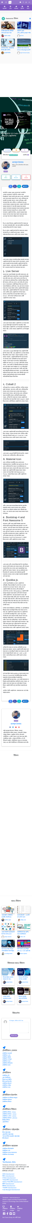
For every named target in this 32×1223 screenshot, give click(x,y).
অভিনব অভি (22, 936)
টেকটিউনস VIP (6, 1150)
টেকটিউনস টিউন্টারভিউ (8, 1148)
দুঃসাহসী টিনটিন (7, 52)
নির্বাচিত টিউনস (6, 1120)
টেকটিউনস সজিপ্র (6, 1085)
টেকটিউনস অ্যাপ (19, 1209)
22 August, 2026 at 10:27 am (16, 1020)
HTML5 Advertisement (9, 1178)
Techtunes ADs (9, 1162)
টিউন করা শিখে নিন (7, 1081)
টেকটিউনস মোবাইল (12, 1209)
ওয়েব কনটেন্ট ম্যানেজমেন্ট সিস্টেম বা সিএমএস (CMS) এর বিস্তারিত (8, 934)
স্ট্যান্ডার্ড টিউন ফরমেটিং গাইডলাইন (11, 1136)
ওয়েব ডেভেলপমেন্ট (13, 155)
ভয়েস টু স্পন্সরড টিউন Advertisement (12, 1182)
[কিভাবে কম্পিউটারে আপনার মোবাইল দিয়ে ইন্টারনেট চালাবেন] (23, 971)
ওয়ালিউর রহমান (8, 920)
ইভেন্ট (22, 8)
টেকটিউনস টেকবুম (7, 1059)
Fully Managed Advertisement (11, 1190)
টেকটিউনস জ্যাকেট (7, 1053)
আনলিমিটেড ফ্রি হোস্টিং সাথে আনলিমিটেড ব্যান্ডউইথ (23, 934)
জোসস (25, 186)
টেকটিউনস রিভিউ (6, 1057)
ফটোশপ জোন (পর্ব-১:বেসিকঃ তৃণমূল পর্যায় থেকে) (24, 33)
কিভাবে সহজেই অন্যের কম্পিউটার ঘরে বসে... (23, 998)
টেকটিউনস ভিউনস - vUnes (9, 1114)
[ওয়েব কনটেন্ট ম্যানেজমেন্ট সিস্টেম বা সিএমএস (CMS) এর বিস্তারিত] (8, 926)
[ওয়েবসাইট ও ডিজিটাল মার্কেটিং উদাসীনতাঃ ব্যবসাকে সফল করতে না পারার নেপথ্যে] (8, 909)
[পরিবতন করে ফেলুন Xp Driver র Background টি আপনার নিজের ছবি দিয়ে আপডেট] (24, 42)
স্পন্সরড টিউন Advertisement (10, 1180)
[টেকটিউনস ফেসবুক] (4, 1214)
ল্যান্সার (16, 8)
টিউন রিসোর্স (5, 1138)
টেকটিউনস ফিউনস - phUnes (9, 1118)
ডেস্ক (10, 8)
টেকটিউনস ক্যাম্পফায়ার (8, 1154)
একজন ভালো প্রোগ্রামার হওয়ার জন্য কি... (7, 998)
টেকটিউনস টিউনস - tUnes (9, 1112)
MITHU (22, 35)
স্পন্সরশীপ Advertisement (9, 1188)
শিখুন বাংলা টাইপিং (7, 1079)
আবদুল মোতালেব (8, 936)
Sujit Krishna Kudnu (25, 52)
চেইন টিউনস (5, 1122)
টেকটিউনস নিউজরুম (7, 1063)
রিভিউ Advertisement (8, 1184)
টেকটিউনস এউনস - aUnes (9, 1116)
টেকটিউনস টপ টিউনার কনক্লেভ (9, 1098)
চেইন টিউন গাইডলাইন (7, 1134)
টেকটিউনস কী (5, 1075)
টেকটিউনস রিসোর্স (6, 1083)
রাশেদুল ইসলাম (17, 162)
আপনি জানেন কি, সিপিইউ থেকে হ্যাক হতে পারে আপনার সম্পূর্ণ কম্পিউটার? (7, 33)
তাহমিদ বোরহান (7, 35)
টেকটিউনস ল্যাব (6, 1061)
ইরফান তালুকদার (23, 953)
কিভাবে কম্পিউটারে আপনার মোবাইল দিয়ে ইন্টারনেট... (23, 979)
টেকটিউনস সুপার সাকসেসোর (9, 1152)
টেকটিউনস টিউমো (6, 1101)
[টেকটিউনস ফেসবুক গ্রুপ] (7, 1214)
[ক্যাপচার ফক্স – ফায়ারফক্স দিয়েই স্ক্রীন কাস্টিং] (8, 42)
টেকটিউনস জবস (6, 1065)
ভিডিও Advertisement (8, 1176)
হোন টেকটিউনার (6, 1077)
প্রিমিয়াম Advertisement (8, 1186)
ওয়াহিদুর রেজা (23, 920)
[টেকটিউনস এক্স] (10, 1214)
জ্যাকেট (4, 8)
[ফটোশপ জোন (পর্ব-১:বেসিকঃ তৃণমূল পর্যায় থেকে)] (24, 25)
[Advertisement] (16, 80)
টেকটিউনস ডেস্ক (6, 1055)
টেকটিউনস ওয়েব (5, 1209)
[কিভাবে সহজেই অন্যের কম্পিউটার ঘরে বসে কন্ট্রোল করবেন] (23, 991)
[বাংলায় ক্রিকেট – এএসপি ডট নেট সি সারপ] (23, 909)
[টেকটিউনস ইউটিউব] (14, 1214)
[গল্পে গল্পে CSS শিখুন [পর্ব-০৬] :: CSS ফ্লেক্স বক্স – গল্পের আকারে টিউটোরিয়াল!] (23, 943)
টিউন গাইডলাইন (6, 1132)
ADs (28, 8)
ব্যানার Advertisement (8, 1174)
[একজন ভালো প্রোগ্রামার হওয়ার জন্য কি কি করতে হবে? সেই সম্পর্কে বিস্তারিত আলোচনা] (8, 991)
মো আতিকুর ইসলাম (8, 953)
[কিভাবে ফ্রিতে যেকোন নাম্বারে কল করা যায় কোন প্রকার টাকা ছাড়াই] (8, 971)
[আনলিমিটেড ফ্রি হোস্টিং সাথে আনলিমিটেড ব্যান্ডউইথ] (23, 926)
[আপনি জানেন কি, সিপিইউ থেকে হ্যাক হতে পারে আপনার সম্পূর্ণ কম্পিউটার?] (8, 26)
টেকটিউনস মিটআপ (7, 1099)
